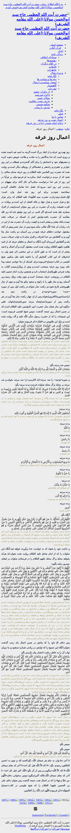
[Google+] (64, 815)
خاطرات (51, 69)
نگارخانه (52, 76)
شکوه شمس (43, 104)
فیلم (60, 113)
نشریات (52, 88)
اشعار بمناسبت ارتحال (44, 82)
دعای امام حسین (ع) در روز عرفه (44, 123)
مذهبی (59, 128)
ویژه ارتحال (57, 73)
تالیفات (52, 66)
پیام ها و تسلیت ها (46, 79)
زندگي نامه (57, 54)
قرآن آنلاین (55, 47)
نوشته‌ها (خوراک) (61, 828)
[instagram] (38, 815)
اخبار (60, 51)
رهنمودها (51, 60)
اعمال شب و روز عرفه (50, 120)
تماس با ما (57, 116)
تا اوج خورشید (42, 94)
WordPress (20, 825)
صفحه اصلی (56, 44)
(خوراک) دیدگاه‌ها (40, 828)
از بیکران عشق (41, 91)
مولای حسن (43, 98)
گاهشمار (51, 85)
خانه (67, 128)
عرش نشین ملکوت (39, 101)
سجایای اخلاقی (48, 57)
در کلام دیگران (48, 63)
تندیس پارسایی (42, 107)
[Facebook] (51, 815)
